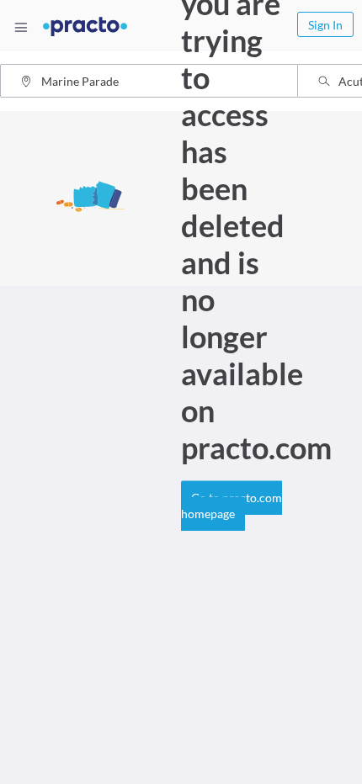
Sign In (325, 25)
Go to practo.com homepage (231, 506)
